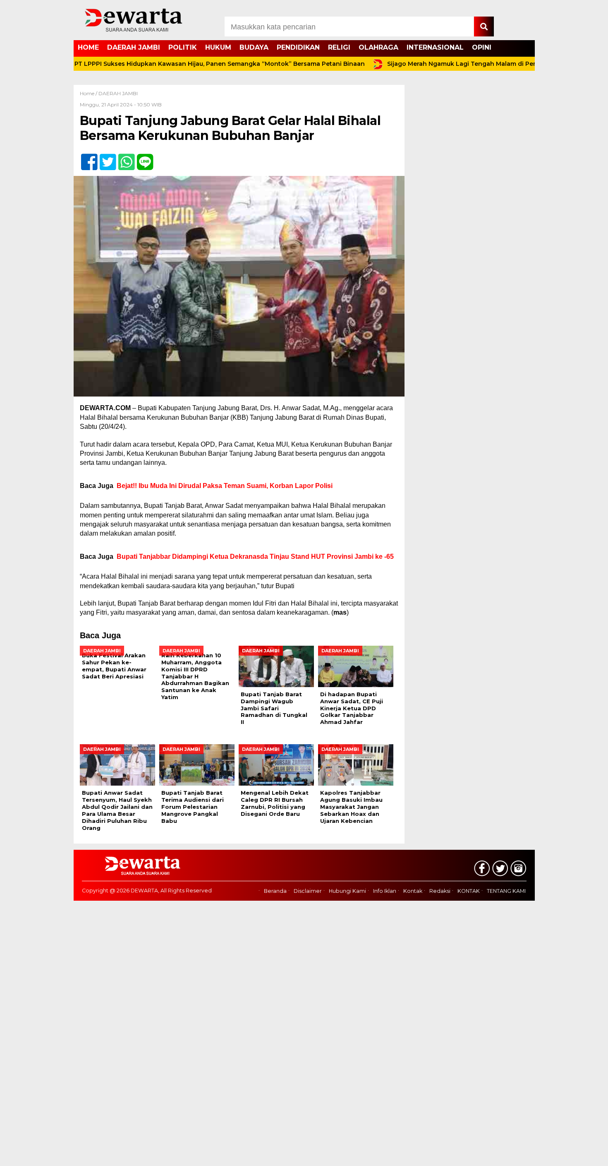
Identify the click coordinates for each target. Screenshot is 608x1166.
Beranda (275, 891)
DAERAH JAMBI (133, 47)
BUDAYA (253, 47)
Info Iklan (384, 891)
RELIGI (339, 47)
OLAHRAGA (378, 47)
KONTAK (468, 891)
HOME (88, 47)
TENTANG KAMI (506, 891)
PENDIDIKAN (298, 47)
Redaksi (439, 891)
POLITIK (182, 47)
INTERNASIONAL (435, 47)
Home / (89, 93)
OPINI (481, 47)
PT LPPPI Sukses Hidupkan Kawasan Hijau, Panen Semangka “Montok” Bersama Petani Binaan (193, 64)
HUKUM (218, 47)
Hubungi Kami (347, 891)
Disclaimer (308, 891)
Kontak (412, 891)
